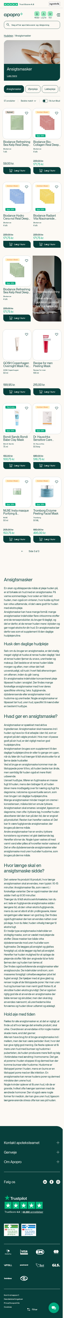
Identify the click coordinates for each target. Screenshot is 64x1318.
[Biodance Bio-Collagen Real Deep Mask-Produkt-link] (47, 141)
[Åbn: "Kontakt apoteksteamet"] (32, 1143)
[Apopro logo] (13, 15)
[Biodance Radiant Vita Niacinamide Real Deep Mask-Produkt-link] (47, 215)
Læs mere (12, 76)
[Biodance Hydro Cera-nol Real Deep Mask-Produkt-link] (17, 215)
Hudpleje (8, 35)
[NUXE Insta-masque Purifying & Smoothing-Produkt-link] (17, 510)
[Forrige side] (22, 551)
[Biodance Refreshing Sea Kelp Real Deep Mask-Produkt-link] (17, 141)
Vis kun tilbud (54, 101)
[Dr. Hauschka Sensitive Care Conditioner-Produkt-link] (47, 436)
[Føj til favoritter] (27, 113)
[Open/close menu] (58, 15)
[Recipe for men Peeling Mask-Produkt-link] (47, 362)
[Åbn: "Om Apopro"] (32, 1162)
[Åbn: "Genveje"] (32, 1152)
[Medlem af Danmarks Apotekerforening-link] (54, 4)
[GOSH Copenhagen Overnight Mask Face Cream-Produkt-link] (17, 362)
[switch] (45, 101)
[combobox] (32, 25)
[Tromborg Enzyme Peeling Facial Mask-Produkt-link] (47, 510)
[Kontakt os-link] (47, 288)
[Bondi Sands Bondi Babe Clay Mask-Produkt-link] (17, 436)
